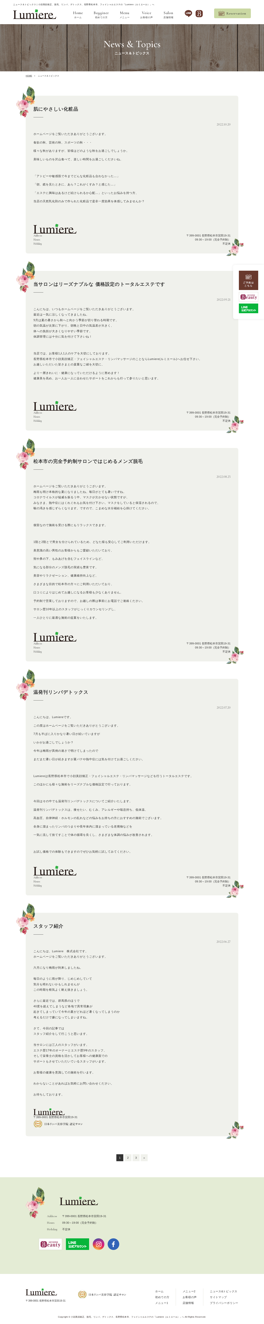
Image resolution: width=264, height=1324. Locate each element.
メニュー (125, 15)
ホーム (78, 15)
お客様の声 (146, 15)
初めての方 (101, 15)
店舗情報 (169, 15)
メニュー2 (189, 1291)
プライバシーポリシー (224, 1302)
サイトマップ (218, 1297)
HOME (29, 76)
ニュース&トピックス (223, 1291)
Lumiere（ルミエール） (127, 1317)
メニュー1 (161, 1302)
